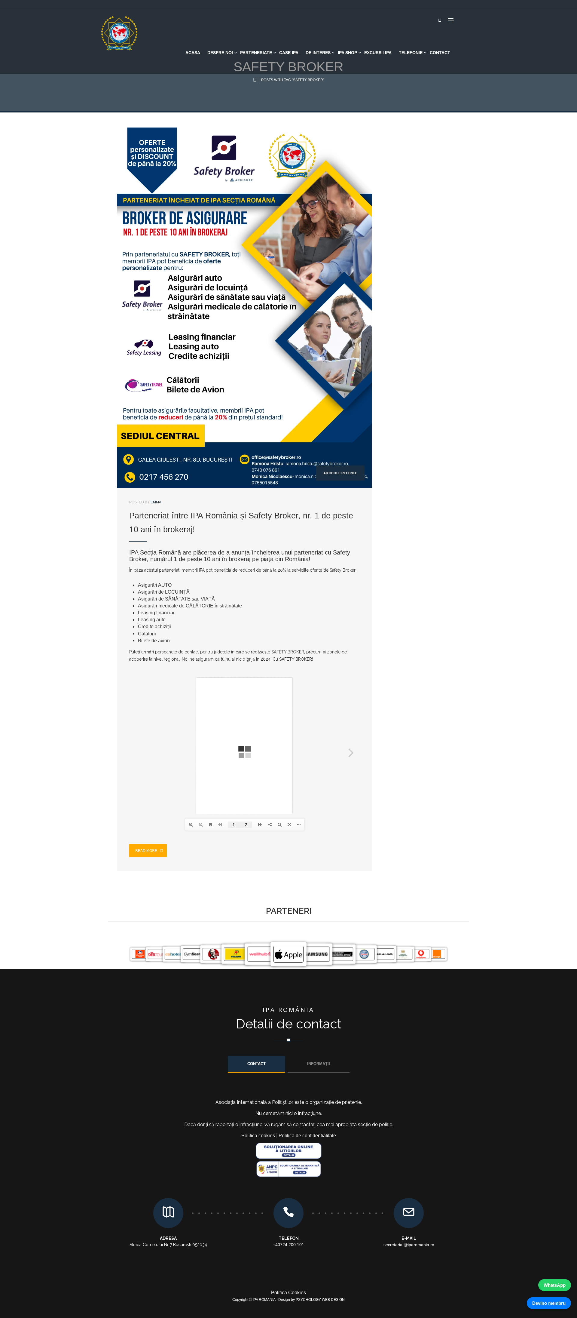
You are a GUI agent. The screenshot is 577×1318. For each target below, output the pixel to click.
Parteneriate (256, 52)
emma (156, 502)
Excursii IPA (378, 52)
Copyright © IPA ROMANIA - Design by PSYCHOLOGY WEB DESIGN (288, 1300)
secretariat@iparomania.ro (408, 1244)
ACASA (192, 52)
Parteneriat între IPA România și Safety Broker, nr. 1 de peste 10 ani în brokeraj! (241, 522)
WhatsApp (555, 1285)
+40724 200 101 (288, 1244)
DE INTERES (318, 52)
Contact (440, 52)
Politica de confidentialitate (307, 1135)
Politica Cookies (288, 1292)
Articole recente (340, 473)
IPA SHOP (347, 52)
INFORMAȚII (318, 1063)
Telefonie (411, 52)
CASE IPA (288, 52)
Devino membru (549, 1303)
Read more (146, 851)
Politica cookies (258, 1135)
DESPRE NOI (220, 52)
